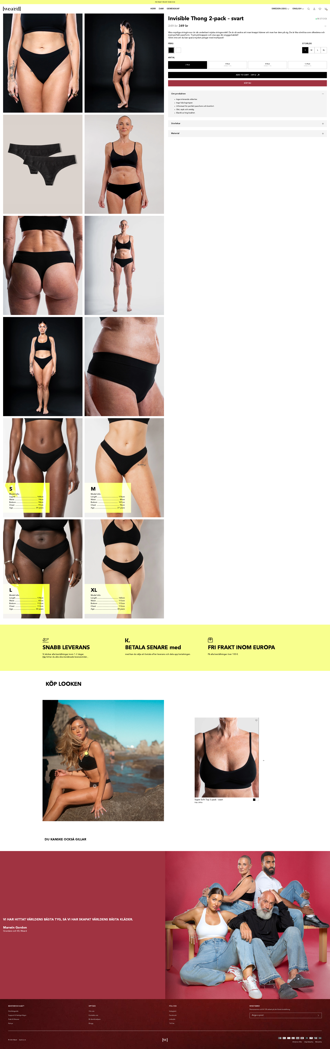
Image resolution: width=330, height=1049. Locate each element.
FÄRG (170, 44)
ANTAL (171, 58)
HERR (153, 9)
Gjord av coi (22, 1040)
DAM (161, 9)
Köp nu (247, 83)
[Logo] (11, 9)
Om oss (91, 1011)
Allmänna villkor (297, 1042)
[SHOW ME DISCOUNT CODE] (318, 1015)
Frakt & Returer (13, 1019)
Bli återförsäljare (95, 1019)
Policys (10, 1023)
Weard (15, 1040)
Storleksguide (13, 1011)
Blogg (91, 1023)
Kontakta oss (93, 1015)
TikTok (171, 1023)
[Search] (308, 9)
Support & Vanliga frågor (17, 1015)
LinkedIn (172, 1019)
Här (44, 657)
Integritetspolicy (308, 1042)
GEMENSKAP (173, 9)
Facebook (172, 1015)
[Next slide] (263, 760)
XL (324, 50)
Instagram (172, 1011)
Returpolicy (318, 1042)
